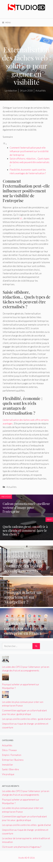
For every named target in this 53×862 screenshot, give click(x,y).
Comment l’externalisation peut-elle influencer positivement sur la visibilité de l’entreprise (29, 151)
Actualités (11, 486)
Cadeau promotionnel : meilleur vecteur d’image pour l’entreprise (26, 507)
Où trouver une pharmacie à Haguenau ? (21, 846)
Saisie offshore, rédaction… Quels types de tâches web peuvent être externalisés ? (29, 162)
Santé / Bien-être (10, 769)
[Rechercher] (36, 646)
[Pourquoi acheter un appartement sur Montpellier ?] (26, 605)
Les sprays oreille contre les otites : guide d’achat (26, 719)
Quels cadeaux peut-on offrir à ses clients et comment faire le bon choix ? (25, 530)
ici (21, 218)
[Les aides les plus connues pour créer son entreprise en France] (26, 636)
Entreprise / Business (13, 759)
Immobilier (7, 764)
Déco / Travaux (9, 750)
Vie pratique (8, 774)
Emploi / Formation (11, 755)
